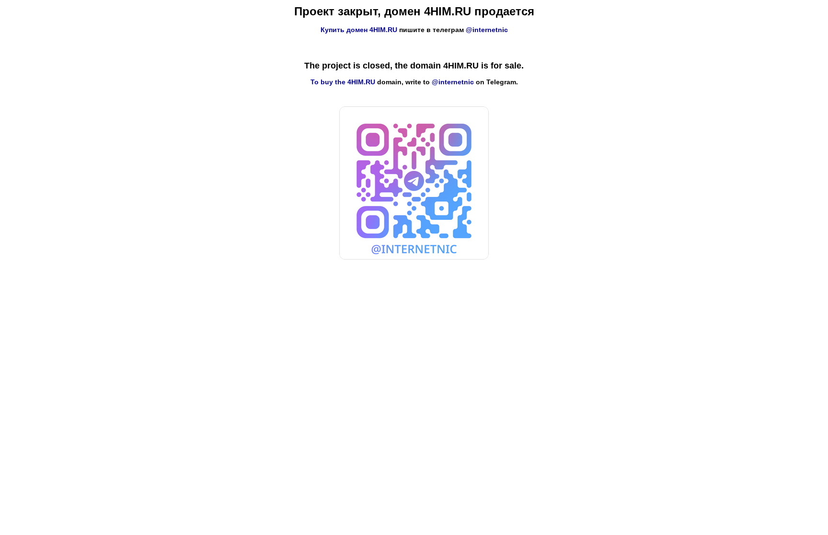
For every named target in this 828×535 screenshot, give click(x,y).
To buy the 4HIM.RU (342, 82)
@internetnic (487, 30)
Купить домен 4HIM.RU (359, 30)
